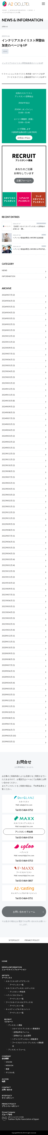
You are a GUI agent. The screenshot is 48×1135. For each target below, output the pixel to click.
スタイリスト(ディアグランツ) (17, 981)
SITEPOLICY (14, 940)
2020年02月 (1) (8, 694)
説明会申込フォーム (21, 1032)
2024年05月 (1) (8, 424)
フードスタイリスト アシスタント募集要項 (28, 1044)
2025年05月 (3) (8, 365)
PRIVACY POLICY (32, 940)
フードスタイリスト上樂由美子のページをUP (26, 77)
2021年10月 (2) (8, 583)
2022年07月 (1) (8, 536)
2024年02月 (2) (8, 442)
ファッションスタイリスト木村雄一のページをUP (24, 74)
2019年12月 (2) (8, 700)
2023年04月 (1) (8, 489)
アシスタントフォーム (16, 1049)
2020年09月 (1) (8, 653)
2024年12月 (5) (8, 389)
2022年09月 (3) (8, 524)
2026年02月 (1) (8, 324)
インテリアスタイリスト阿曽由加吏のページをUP (22, 63)
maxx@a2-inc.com (26, 826)
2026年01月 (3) (8, 330)
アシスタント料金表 (24, 831)
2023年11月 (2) (8, 459)
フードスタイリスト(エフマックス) (19, 1002)
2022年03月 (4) (8, 559)
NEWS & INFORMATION (18, 10)
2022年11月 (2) (8, 518)
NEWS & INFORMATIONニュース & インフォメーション (14, 968)
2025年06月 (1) (8, 359)
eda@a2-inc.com (26, 805)
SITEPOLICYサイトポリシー (8, 1096)
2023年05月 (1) (8, 483)
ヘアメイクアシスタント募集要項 (25, 1039)
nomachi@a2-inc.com (26, 855)
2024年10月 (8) (8, 401)
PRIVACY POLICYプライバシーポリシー (10, 1105)
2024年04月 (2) (8, 430)
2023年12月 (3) (8, 453)
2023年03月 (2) (8, 495)
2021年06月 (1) (8, 600)
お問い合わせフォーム (24, 911)
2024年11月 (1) (8, 395)
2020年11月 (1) (8, 641)
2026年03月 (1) (8, 318)
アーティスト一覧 (17, 985)
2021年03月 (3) (8, 618)
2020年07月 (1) (8, 665)
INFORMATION (8, 276)
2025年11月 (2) (8, 342)
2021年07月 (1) (8, 594)
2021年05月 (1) (8, 606)
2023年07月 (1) (8, 477)
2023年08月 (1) (8, 471)
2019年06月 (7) (8, 730)
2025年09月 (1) (8, 348)
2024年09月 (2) (8, 406)
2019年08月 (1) (8, 718)
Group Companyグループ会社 (8, 1113)
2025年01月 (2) (8, 383)
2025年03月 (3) (8, 377)
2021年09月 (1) (8, 589)
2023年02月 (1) (8, 500)
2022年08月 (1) (8, 530)
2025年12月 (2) (8, 336)
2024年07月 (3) (8, 418)
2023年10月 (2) (8, 465)
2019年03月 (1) (8, 741)
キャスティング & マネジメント (18, 1009)
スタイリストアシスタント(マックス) (20, 988)
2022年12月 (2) (8, 512)
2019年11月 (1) (8, 706)
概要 (7, 1069)
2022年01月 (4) (8, 565)
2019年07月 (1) (8, 724)
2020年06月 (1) (8, 671)
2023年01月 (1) (8, 506)
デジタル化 (10, 1072)
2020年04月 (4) (8, 683)
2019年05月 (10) (9, 735)
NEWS (30, 10)
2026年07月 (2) (8, 295)
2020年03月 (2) (8, 688)
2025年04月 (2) (8, 371)
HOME (4, 10)
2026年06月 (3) (8, 301)
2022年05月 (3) (8, 547)
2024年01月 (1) (8, 448)
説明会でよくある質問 (22, 1035)
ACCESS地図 (5, 1080)
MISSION (9, 1065)
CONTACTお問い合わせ (7, 1088)
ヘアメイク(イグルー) (14, 995)
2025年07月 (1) (8, 353)
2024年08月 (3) (8, 412)
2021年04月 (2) (8, 612)
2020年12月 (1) (8, 636)
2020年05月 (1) (8, 677)
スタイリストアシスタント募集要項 (26, 1028)
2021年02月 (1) (8, 624)
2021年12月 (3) (8, 571)
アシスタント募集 (15, 1025)
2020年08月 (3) (8, 659)
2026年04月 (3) (8, 312)
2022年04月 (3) (8, 553)
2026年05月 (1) (8, 306)
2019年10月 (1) (8, 712)
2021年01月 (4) (8, 630)
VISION (9, 1062)
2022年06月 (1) (8, 542)
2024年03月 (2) (8, 436)
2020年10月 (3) (8, 647)
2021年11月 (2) (8, 577)
